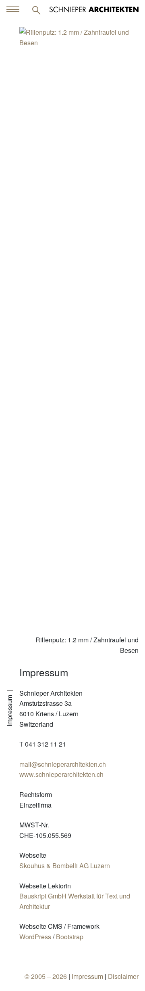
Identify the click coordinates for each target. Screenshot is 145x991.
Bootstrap (69, 936)
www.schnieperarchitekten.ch (61, 774)
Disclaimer (123, 976)
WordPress (35, 936)
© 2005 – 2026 (46, 976)
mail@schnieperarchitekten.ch (62, 764)
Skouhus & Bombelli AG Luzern (64, 865)
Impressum (87, 976)
